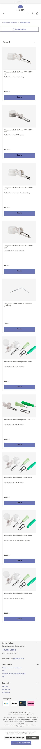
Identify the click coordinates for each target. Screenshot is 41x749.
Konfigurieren (32, 737)
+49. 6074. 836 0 (9, 650)
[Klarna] (31, 703)
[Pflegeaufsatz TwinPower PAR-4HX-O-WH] (19, 232)
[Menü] (3, 14)
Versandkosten (34, 717)
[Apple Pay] (14, 703)
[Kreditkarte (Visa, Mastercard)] (22, 703)
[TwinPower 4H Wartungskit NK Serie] (19, 464)
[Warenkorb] (37, 14)
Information (6, 683)
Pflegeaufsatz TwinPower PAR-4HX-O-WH (18, 247)
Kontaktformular (18, 658)
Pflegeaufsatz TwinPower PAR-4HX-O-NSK (18, 131)
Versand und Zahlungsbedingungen (13, 673)
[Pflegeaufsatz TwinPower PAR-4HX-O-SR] (19, 174)
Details (19, 97)
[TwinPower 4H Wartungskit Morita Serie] (19, 406)
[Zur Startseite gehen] (20, 8)
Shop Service (7, 664)
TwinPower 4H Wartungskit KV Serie (18, 361)
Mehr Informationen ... (28, 733)
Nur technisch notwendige (14, 737)
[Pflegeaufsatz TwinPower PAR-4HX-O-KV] (19, 58)
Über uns (5, 686)
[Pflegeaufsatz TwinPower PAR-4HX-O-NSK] (19, 116)
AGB (3, 676)
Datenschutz (6, 689)
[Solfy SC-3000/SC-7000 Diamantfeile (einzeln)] (19, 290)
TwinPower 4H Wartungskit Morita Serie (19, 419)
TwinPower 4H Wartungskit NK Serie (18, 477)
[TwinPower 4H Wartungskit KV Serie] (19, 348)
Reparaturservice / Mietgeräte (12, 668)
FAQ (3, 671)
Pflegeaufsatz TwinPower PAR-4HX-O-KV (18, 73)
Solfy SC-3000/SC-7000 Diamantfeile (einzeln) (18, 305)
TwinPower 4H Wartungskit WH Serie (18, 593)
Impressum (6, 692)
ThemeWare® (20, 726)
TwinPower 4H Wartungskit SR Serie (18, 535)
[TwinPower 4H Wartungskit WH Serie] (19, 579)
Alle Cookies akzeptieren (21, 743)
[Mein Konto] (32, 14)
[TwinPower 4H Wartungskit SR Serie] (19, 521)
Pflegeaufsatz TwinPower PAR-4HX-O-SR (18, 189)
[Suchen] (27, 14)
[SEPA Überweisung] (5, 703)
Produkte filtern (20, 29)
